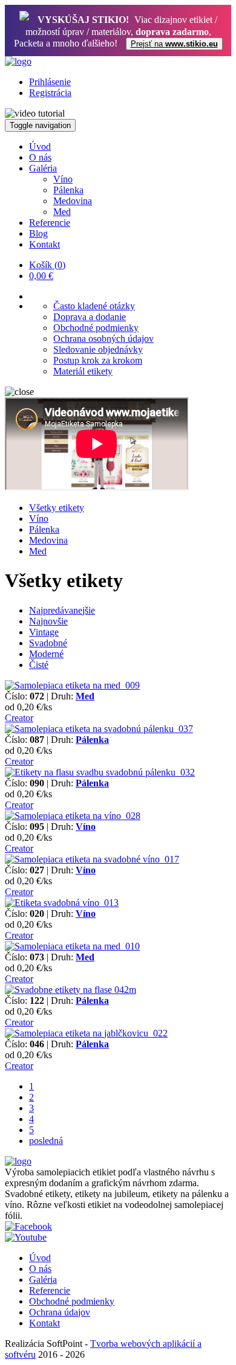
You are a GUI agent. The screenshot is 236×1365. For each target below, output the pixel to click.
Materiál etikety (83, 371)
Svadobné (48, 643)
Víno (63, 179)
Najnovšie (48, 621)
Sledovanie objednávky (98, 349)
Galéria (43, 168)
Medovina (72, 201)
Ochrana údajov (59, 1312)
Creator (19, 718)
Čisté (38, 665)
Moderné (46, 654)
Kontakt (44, 244)
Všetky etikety (56, 508)
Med (62, 212)
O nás (40, 157)
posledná (46, 1140)
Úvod (40, 146)
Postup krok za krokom (97, 360)
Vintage (44, 632)
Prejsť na (174, 43)
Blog (38, 233)
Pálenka (68, 190)
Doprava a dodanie (89, 317)
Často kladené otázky (94, 306)
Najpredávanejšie (62, 610)
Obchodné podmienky (96, 328)
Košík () (47, 265)
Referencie (49, 222)
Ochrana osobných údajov (103, 338)
